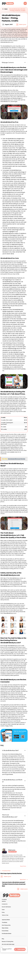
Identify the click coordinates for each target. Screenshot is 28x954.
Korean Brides (5, 930)
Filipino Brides (5, 928)
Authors (4, 901)
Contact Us (4, 904)
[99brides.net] (7, 3)
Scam (3, 909)
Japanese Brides (6, 919)
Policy (3, 912)
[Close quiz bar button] (2, 947)
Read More (23, 866)
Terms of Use (5, 915)
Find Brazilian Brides (6, 933)
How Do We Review (6, 906)
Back (6, 9)
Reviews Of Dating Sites (7, 941)
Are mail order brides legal (8, 944)
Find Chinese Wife (6, 925)
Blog (3, 938)
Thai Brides (4, 922)
